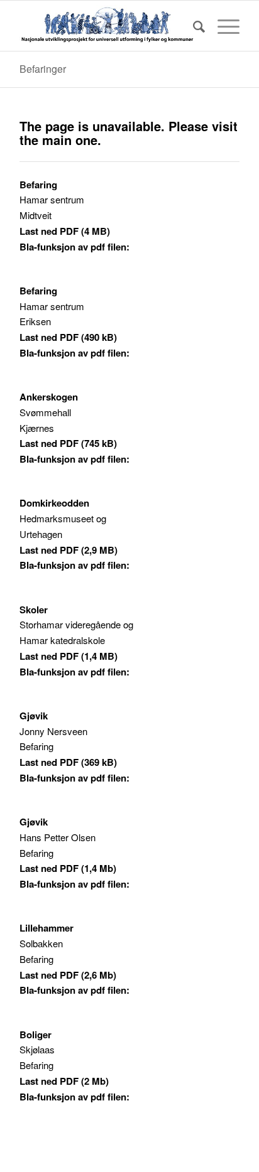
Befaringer (42, 69)
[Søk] (192, 26)
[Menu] (222, 26)
